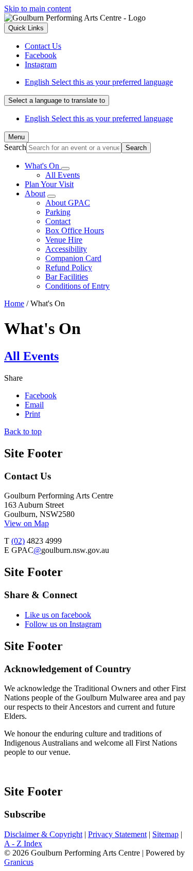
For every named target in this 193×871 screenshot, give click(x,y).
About (35, 193)
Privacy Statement (117, 834)
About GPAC (67, 202)
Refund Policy (68, 267)
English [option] (99, 118)
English (99, 82)
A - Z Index (23, 843)
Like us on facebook (58, 614)
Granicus (18, 862)
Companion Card (73, 258)
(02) (18, 540)
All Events (62, 175)
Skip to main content (37, 8)
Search (15, 147)
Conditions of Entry (77, 286)
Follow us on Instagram (63, 624)
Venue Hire (63, 239)
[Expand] (65, 168)
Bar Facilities (66, 276)
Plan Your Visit (49, 184)
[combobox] (56, 100)
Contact (58, 221)
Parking (58, 212)
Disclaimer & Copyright (43, 834)
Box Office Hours (74, 230)
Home (14, 303)
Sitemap (165, 834)
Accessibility (66, 249)
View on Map (26, 523)
